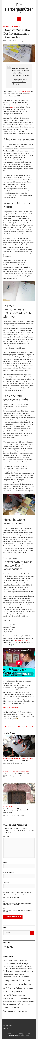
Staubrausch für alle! (26, 727)
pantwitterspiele (8, 998)
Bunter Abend (20, 971)
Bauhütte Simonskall (10, 968)
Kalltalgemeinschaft (10, 981)
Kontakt (5, 1028)
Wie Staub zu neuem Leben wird (16, 760)
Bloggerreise (27, 968)
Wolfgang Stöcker (24, 91)
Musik (16, 995)
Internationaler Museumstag (16, 976)
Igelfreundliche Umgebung (11, 26)
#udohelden (6, 966)
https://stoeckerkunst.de (12, 708)
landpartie (15, 991)
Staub (6, 1004)
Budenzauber (9, 971)
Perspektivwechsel (22, 998)
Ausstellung (20, 966)
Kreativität (25, 980)
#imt (10, 960)
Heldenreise (20, 974)
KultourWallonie (10, 984)
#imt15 (21, 960)
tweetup (15, 1007)
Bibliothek (19, 968)
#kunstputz (25, 963)
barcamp (28, 966)
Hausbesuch (7, 771)
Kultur (20, 984)
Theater (6, 1007)
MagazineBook (13, 1035)
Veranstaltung (12, 1011)
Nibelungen (21, 995)
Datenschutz (7, 1025)
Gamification (9, 974)
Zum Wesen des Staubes (22, 640)
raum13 (12, 107)
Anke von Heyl (19, 763)
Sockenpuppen (7, 1001)
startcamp (29, 1001)
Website (6, 882)
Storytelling (25, 1004)
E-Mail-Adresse (9, 872)
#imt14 (16, 960)
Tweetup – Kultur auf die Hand (16, 773)
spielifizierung (18, 1001)
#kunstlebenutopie (10, 963)
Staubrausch (14, 1004)
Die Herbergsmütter (19, 7)
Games (32, 971)
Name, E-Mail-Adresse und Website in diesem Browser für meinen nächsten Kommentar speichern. (17, 895)
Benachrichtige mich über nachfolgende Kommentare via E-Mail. (17, 904)
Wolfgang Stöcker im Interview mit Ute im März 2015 (19, 82)
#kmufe (25, 960)
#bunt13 (5, 960)
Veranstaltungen (27, 758)
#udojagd (13, 966)
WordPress (19, 1033)
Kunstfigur (6, 992)
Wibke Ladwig (18, 41)
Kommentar (8, 836)
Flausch (28, 971)
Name (5, 862)
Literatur (22, 992)
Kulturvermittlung (26, 988)
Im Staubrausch (9, 727)
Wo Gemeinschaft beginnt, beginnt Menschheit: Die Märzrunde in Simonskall (17, 811)
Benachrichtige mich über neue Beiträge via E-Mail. (18, 911)
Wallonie (24, 1012)
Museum (8, 995)
